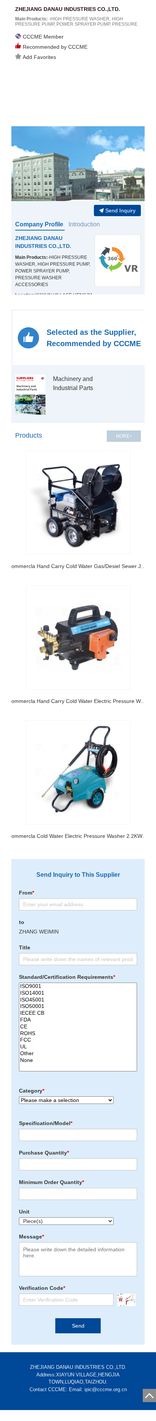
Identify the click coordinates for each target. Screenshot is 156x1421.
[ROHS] (78, 1033)
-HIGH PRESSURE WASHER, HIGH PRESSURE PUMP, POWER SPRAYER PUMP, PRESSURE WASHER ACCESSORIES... (76, 24)
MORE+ (124, 436)
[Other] (78, 1053)
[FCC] (78, 1040)
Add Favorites (39, 57)
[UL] (78, 1046)
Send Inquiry (120, 210)
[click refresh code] (125, 1300)
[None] (78, 1060)
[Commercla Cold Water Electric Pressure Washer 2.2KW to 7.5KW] (78, 772)
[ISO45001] (78, 1000)
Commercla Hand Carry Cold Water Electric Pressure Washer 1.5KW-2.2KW (78, 701)
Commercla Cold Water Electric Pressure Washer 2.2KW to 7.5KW (78, 836)
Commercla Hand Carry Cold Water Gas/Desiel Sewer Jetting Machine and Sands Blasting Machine (78, 566)
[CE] (78, 1026)
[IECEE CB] (78, 1013)
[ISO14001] (78, 993)
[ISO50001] (78, 1006)
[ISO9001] (78, 986)
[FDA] (78, 1020)
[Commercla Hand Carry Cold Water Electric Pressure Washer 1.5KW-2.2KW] (78, 637)
